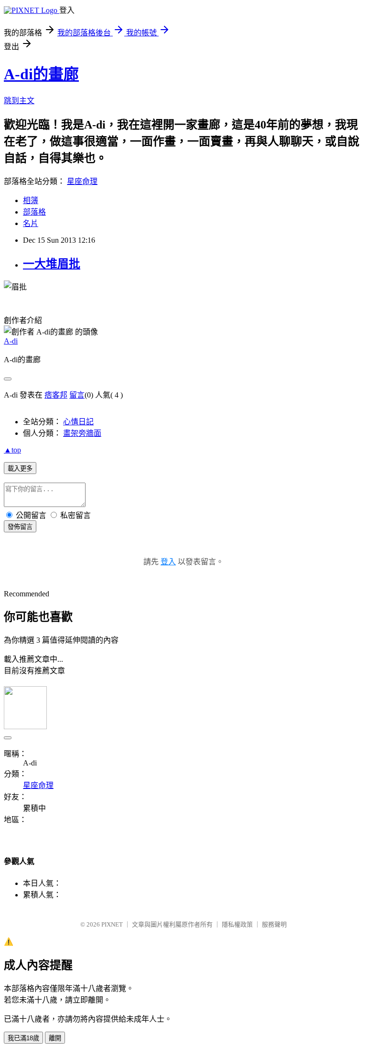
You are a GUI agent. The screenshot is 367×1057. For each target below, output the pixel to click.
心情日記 (78, 422)
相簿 (30, 200)
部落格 (34, 212)
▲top (12, 450)
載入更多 (20, 468)
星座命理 (82, 181)
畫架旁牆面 (82, 433)
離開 (55, 1038)
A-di (11, 341)
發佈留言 (20, 526)
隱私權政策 (237, 924)
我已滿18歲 (23, 1038)
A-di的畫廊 (41, 74)
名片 (30, 223)
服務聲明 (274, 924)
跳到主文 (19, 101)
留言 (77, 395)
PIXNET (112, 924)
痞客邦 (55, 395)
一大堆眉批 (51, 264)
